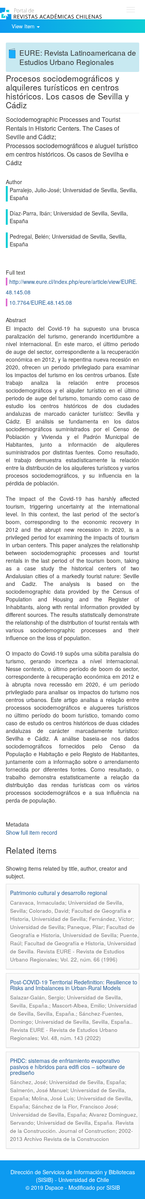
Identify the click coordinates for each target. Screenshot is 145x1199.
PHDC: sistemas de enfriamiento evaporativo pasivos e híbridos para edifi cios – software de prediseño (67, 1066)
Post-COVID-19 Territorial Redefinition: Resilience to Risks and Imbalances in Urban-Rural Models (73, 985)
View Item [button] (24, 26)
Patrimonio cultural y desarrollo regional (58, 893)
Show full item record (31, 832)
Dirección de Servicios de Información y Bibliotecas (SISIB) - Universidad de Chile (72, 1176)
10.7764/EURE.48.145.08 (40, 302)
